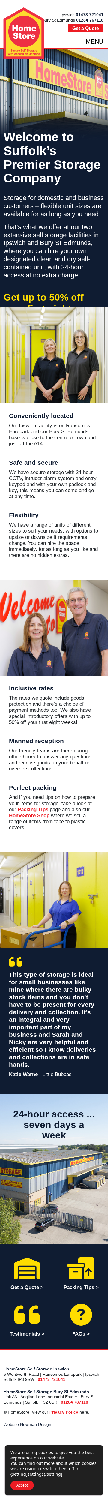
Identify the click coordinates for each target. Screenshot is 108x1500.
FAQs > (81, 1334)
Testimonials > (27, 1334)
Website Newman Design (27, 1424)
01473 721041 (90, 14)
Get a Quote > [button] (27, 1287)
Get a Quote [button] (85, 28)
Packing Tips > (81, 1287)
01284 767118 (90, 20)
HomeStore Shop (29, 815)
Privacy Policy (64, 1412)
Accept (22, 1485)
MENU (94, 41)
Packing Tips (33, 809)
